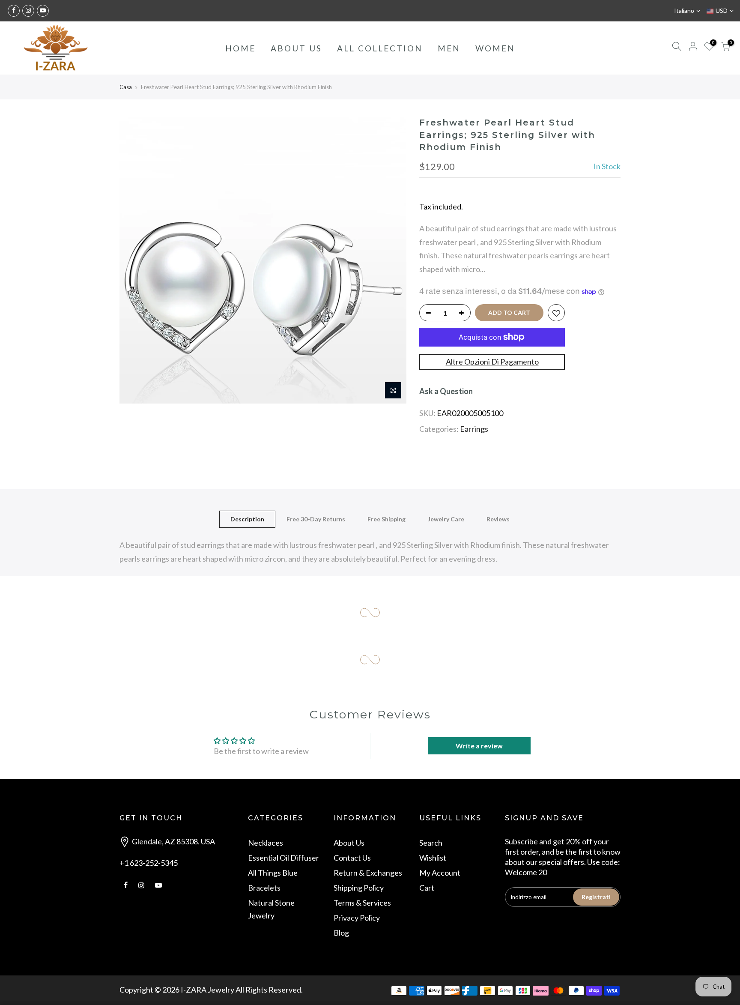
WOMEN (495, 48)
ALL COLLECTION (380, 48)
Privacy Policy (357, 917)
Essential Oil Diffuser (283, 857)
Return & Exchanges (368, 872)
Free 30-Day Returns (315, 519)
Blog (341, 932)
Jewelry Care (446, 519)
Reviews (498, 519)
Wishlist (432, 857)
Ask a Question (446, 391)
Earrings (474, 429)
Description (247, 519)
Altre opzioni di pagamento (492, 361)
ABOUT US (296, 48)
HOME (240, 48)
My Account (439, 872)
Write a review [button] (479, 746)
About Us (349, 842)
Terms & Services (362, 902)
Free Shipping (386, 519)
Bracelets (264, 887)
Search (430, 842)
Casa (125, 87)
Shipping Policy (359, 887)
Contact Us (352, 857)
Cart (426, 887)
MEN (449, 48)
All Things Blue (273, 872)
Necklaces (265, 842)
